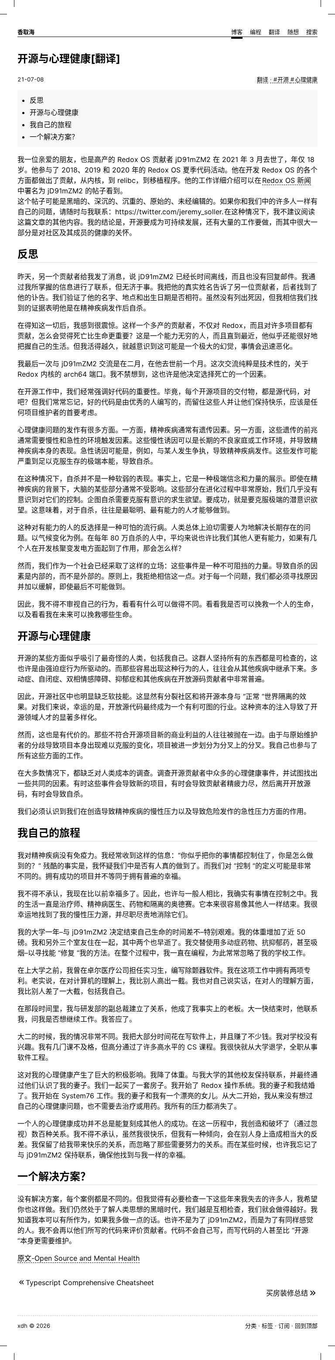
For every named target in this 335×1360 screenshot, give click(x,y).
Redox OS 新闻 (286, 180)
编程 (255, 31)
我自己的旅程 (51, 124)
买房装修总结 (287, 1293)
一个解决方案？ (54, 136)
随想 (293, 31)
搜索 (312, 31)
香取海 (25, 31)
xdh (22, 1325)
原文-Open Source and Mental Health (78, 1258)
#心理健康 (304, 79)
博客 (237, 31)
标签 (267, 1325)
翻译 (274, 31)
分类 (250, 1325)
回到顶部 (306, 1325)
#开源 (282, 79)
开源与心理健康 (54, 112)
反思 (37, 100)
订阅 (284, 1325)
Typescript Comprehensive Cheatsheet (90, 1282)
